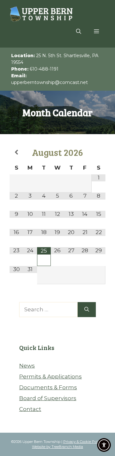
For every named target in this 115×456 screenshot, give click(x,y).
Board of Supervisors (47, 398)
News (27, 365)
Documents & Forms (48, 387)
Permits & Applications (50, 376)
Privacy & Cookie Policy (82, 441)
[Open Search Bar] (79, 31)
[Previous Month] (16, 152)
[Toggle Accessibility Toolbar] (104, 445)
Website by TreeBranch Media (57, 447)
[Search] (87, 309)
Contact (30, 409)
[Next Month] (98, 152)
